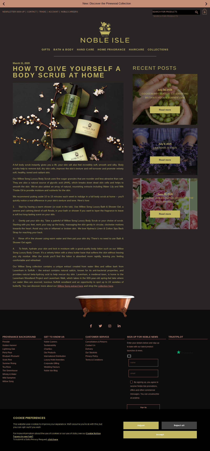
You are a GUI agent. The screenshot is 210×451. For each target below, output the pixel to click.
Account (53, 12)
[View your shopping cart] (205, 11)
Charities (48, 349)
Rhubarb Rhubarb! (10, 356)
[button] (4, 4)
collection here (105, 286)
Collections (158, 49)
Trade (42, 12)
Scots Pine (7, 360)
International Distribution (55, 356)
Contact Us (90, 345)
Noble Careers (69, 12)
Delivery (89, 349)
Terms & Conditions (94, 360)
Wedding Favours (52, 367)
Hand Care (85, 49)
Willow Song (8, 381)
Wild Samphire (9, 378)
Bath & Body (63, 49)
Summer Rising (9, 363)
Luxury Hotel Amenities (54, 360)
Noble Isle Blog (51, 370)
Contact (32, 12)
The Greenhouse (10, 370)
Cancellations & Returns (96, 342)
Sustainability (50, 345)
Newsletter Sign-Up (13, 12)
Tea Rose (6, 367)
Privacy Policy (91, 356)
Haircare (136, 49)
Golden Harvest (9, 345)
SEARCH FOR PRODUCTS (164, 12)
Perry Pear (7, 352)
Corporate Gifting (51, 363)
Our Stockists (91, 352)
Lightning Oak (8, 349)
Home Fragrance (112, 49)
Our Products (50, 352)
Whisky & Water (9, 374)
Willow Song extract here (70, 286)
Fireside (6, 342)
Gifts (46, 49)
